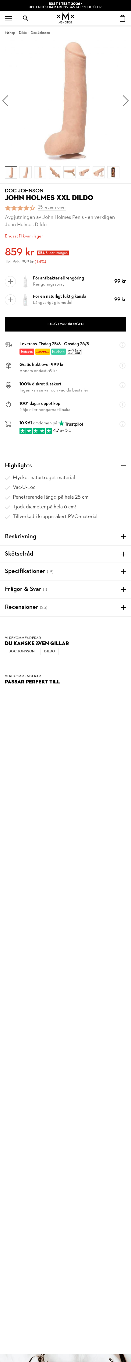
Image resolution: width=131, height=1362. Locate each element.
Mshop (10, 33)
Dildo (23, 33)
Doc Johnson (40, 33)
